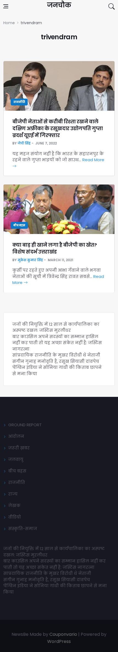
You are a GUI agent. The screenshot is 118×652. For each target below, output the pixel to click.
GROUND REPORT (25, 425)
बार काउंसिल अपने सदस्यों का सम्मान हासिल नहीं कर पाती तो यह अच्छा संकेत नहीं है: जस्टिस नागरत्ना (57, 343)
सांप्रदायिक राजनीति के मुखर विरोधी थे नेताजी (56, 355)
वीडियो (14, 517)
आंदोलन (16, 436)
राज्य (13, 494)
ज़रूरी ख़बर (19, 448)
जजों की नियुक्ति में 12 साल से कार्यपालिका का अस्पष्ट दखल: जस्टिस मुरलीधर (55, 327)
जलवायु (15, 459)
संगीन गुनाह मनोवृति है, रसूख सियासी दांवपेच (55, 361)
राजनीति (19, 102)
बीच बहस (19, 225)
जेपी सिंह (24, 143)
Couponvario (63, 634)
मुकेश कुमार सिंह (30, 260)
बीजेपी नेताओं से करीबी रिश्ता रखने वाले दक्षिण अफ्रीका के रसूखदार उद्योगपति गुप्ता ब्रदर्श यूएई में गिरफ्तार (57, 128)
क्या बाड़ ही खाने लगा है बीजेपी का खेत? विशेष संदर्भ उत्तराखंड (54, 248)
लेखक (14, 505)
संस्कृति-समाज (22, 528)
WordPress (59, 641)
